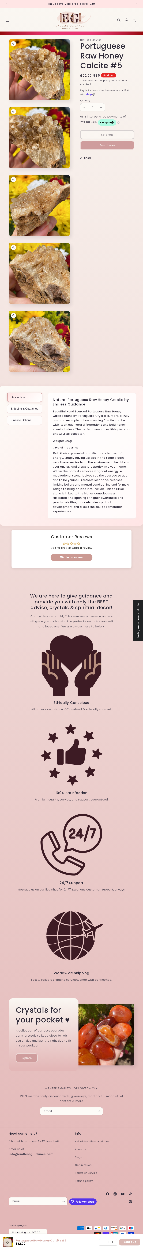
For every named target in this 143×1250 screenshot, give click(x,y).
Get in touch (83, 1165)
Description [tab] (18, 397)
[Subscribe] (99, 1111)
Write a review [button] (71, 557)
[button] (7, 20)
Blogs (78, 1157)
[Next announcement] (136, 4)
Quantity (85, 100)
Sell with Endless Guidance (92, 1141)
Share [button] (88, 158)
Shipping (105, 80)
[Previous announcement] (7, 4)
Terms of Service (86, 1173)
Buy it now (107, 145)
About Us (81, 1149)
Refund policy (84, 1181)
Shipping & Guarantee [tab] (24, 408)
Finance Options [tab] (21, 420)
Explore (27, 1058)
